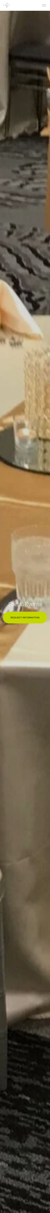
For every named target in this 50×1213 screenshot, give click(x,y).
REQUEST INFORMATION (24, 617)
